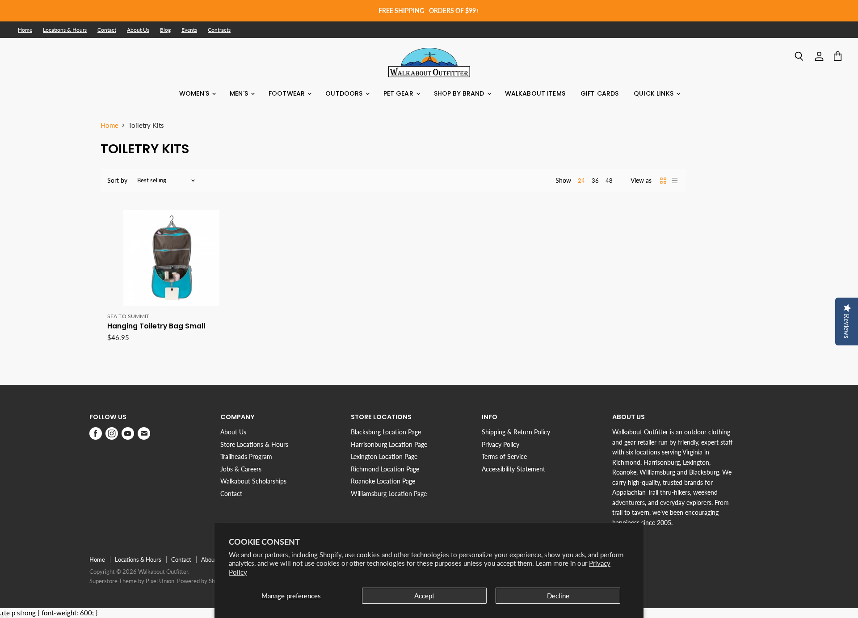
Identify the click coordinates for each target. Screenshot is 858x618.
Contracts (219, 30)
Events (189, 30)
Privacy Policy (500, 444)
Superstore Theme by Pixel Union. (132, 580)
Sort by (117, 180)
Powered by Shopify (202, 580)
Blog (165, 30)
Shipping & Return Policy (516, 432)
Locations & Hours (65, 30)
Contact (106, 30)
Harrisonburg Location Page (389, 444)
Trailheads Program (246, 456)
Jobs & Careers (240, 469)
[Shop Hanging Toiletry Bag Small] (171, 258)
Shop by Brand (460, 93)
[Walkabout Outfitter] (429, 62)
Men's (240, 93)
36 (595, 180)
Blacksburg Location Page (386, 432)
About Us (138, 30)
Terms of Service (504, 456)
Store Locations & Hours (254, 444)
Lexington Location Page (384, 456)
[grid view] (663, 180)
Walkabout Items (535, 93)
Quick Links (654, 93)
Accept (424, 596)
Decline (558, 596)
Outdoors (344, 93)
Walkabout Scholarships (253, 481)
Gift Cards (599, 93)
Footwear (288, 93)
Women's (195, 93)
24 (581, 180)
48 (609, 180)
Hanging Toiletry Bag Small (156, 326)
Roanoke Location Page (383, 481)
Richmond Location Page (385, 469)
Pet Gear (399, 93)
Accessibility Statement (513, 469)
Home (25, 30)
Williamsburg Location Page (389, 493)
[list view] (674, 180)
